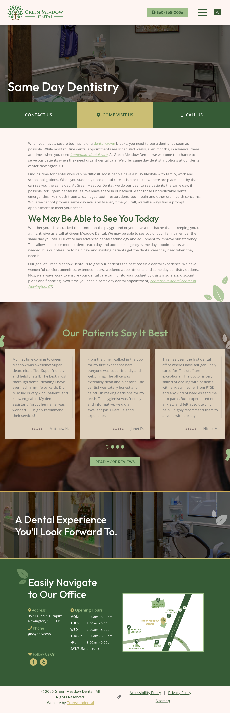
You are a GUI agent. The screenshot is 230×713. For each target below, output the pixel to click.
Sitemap (163, 700)
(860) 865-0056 (169, 12)
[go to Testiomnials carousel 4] (122, 447)
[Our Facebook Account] (33, 662)
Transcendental (80, 702)
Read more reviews (115, 461)
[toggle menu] (202, 12)
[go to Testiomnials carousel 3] (117, 447)
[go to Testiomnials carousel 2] (112, 447)
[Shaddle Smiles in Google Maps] (163, 622)
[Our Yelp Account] (43, 662)
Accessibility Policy (145, 692)
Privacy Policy (179, 692)
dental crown (104, 143)
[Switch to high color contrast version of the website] (217, 12)
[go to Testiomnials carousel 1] (107, 447)
